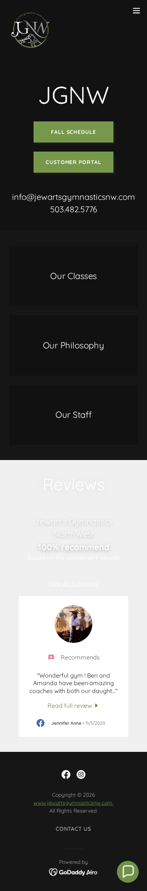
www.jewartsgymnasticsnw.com (74, 802)
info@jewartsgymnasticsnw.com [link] (73, 197)
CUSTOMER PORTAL (74, 162)
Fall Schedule (73, 132)
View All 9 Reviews (73, 583)
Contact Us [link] (74, 828)
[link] (31, 11)
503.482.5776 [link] (73, 209)
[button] (136, 10)
